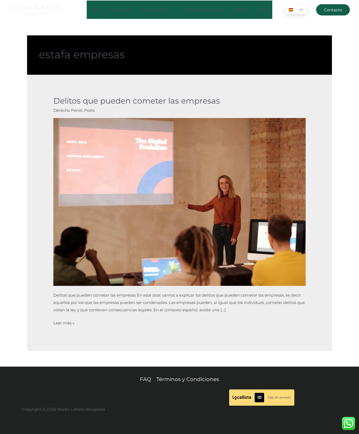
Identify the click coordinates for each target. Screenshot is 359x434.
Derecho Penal (67, 110)
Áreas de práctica (155, 9)
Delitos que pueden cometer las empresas (136, 101)
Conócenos (120, 9)
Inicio (96, 9)
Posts (89, 110)
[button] (333, 9)
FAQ (145, 379)
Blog (263, 9)
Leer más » (63, 322)
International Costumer (203, 9)
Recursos (243, 9)
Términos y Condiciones (187, 379)
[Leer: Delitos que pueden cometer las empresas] (179, 201)
